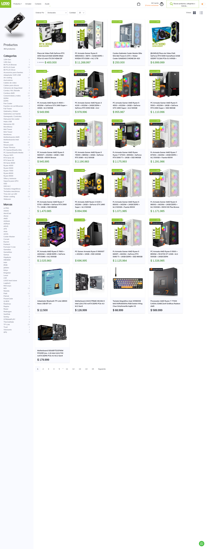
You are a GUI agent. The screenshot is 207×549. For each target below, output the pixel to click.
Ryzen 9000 (8, 176)
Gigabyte (7, 257)
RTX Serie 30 (9, 158)
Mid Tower (8, 129)
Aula (5, 231)
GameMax (8, 252)
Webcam (7, 199)
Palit (5, 293)
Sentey (6, 317)
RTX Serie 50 (9, 160)
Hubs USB (8, 121)
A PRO (6, 208)
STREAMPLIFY (9, 319)
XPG (5, 332)
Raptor (6, 306)
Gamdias (7, 249)
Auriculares (8, 80)
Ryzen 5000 (8, 168)
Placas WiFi (8, 155)
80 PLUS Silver (10, 70)
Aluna (6, 216)
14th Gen (7, 62)
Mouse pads (8, 145)
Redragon (8, 311)
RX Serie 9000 (9, 163)
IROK (6, 265)
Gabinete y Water (11, 111)
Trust (6, 327)
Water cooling (9, 196)
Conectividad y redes (12, 96)
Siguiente (102, 369)
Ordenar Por (40, 13)
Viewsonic (8, 330)
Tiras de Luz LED (10, 194)
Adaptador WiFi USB (12, 75)
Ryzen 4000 (8, 165)
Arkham (7, 221)
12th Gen (7, 59)
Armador (28, 4)
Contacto (38, 4)
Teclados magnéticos (12, 189)
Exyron (6, 242)
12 (73, 369)
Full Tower (8, 108)
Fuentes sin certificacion (13, 106)
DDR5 (6, 101)
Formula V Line (10, 247)
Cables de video (10, 83)
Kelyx (6, 270)
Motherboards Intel (11, 140)
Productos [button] (16, 4)
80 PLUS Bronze (10, 65)
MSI (5, 288)
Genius (6, 255)
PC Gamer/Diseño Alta (13, 150)
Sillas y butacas (10, 178)
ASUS (6, 226)
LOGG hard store (10, 280)
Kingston (7, 273)
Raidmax (7, 304)
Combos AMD (9, 93)
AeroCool (7, 213)
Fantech (7, 244)
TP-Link (7, 324)
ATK (5, 229)
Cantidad (72, 13)
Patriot (6, 296)
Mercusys (7, 286)
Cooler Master (9, 236)
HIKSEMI (7, 260)
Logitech (7, 283)
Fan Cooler (8, 103)
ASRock (7, 224)
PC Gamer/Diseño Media (13, 152)
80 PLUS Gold (9, 67)
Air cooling (8, 77)
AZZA (6, 234)
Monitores (8, 134)
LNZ (5, 278)
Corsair (6, 239)
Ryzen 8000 (8, 173)
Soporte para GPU (11, 181)
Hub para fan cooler (12, 119)
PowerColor (8, 298)
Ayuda (47, 4)
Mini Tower (8, 132)
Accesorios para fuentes (13, 72)
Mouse (6, 142)
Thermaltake (9, 322)
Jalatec (6, 267)
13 (80, 369)
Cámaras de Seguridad (13, 88)
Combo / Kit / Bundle (12, 90)
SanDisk (7, 314)
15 (93, 369)
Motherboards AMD (12, 137)
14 (86, 369)
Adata (6, 211)
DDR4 (6, 98)
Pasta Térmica (9, 147)
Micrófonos (8, 127)
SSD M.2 (7, 186)
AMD (6, 218)
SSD (5, 183)
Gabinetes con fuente (12, 114)
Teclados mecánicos (12, 191)
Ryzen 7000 (8, 171)
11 (67, 369)
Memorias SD (9, 124)
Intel (5, 262)
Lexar (6, 275)
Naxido (6, 291)
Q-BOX (6, 301)
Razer (6, 309)
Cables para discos (11, 85)
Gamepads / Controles (13, 116)
